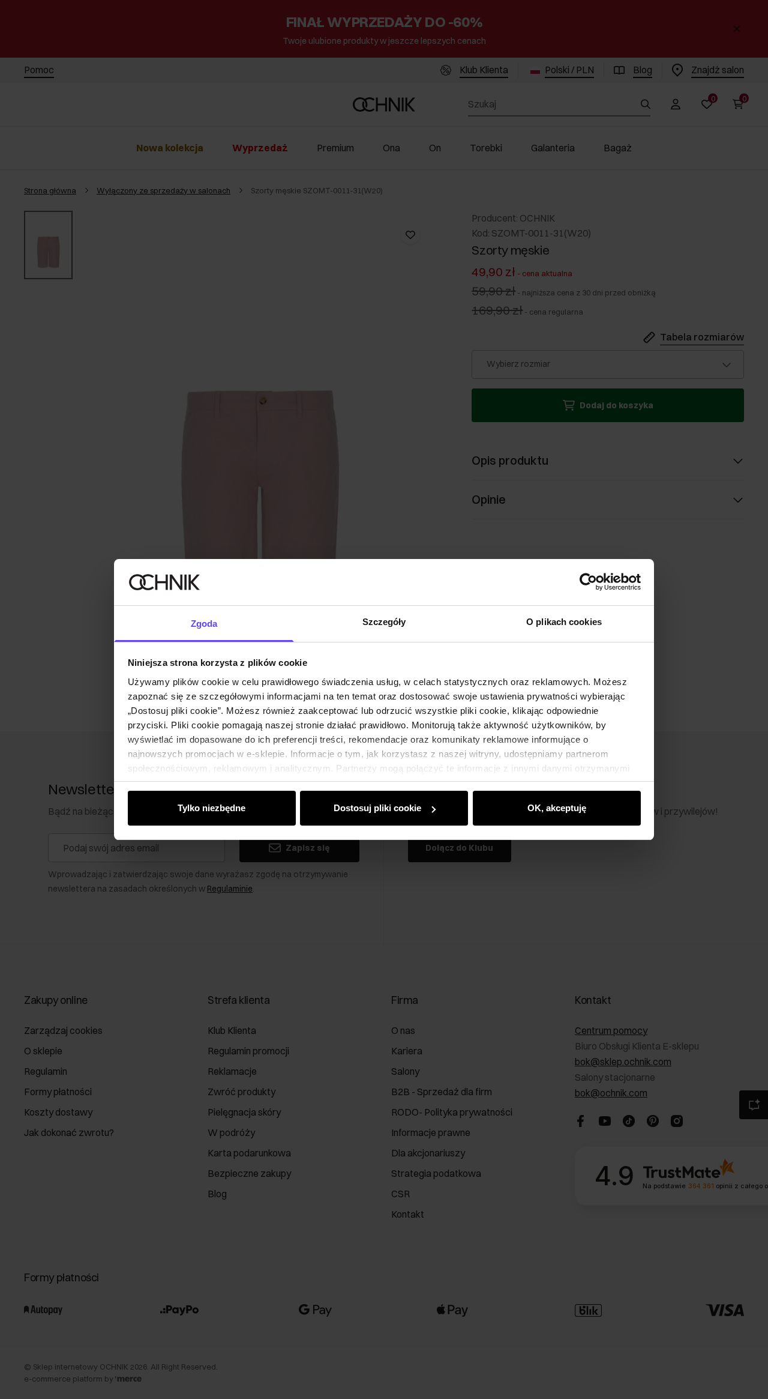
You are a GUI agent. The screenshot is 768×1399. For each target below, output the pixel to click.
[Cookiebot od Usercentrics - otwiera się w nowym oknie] (588, 582)
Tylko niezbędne (211, 808)
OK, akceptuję (556, 808)
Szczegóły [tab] (384, 622)
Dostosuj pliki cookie (377, 808)
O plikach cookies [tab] (564, 622)
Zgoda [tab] (204, 623)
